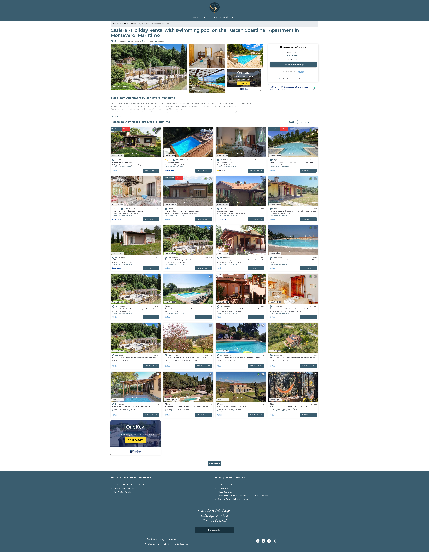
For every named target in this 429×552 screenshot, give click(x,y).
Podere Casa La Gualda (226, 211)
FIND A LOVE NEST (214, 530)
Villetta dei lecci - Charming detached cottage (182, 211)
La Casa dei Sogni (172, 162)
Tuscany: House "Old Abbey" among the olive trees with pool (293, 211)
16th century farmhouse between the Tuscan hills (289, 406)
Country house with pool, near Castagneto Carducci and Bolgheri (243, 496)
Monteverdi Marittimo (160, 24)
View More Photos (120, 87)
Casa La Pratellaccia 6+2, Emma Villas (231, 406)
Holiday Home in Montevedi (123, 162)
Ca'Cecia (115, 260)
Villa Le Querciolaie (224, 162)
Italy (139, 24)
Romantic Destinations (224, 17)
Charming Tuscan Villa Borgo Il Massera (127, 211)
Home (195, 17)
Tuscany (147, 24)
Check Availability (293, 64)
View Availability (151, 170)
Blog (205, 17)
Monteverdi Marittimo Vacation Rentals (129, 485)
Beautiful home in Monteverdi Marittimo (180, 309)
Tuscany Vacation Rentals (124, 488)
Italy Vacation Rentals (122, 492)
